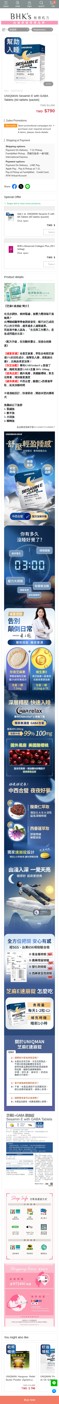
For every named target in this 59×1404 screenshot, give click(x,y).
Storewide (11, 125)
